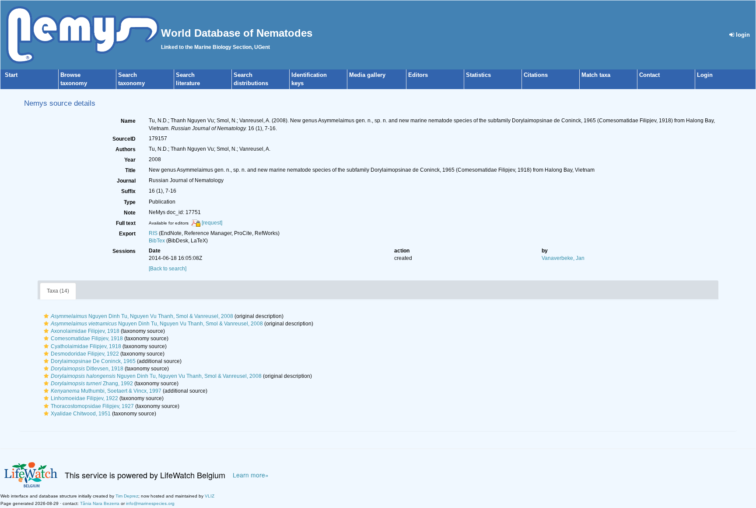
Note (130, 213)
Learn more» (251, 475)
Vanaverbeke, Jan (563, 258)
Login (705, 75)
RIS (153, 233)
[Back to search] (167, 269)
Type (130, 202)
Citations (536, 75)
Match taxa (595, 75)
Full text (126, 223)
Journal (126, 181)
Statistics (478, 75)
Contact (649, 75)
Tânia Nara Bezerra (99, 503)
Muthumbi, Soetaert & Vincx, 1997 (106, 391)
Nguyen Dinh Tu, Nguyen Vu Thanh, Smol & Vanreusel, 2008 (142, 316)
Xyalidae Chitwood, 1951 (81, 414)
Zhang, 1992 (92, 383)
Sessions (124, 251)
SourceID (124, 139)
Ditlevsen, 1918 (87, 369)
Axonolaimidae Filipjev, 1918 (85, 331)
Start (11, 75)
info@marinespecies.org (150, 503)
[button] (46, 316)
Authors (126, 149)
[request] (212, 223)
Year (130, 160)
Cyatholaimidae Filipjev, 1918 (86, 346)
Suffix (128, 191)
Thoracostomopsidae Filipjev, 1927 (92, 406)
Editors (418, 75)
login (742, 34)
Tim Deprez (127, 496)
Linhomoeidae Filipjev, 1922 (84, 398)
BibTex (157, 241)
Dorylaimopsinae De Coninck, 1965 (93, 361)
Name (128, 121)
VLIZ (209, 496)
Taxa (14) (58, 291)
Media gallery (367, 75)
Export (127, 234)
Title (130, 170)
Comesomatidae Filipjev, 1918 (87, 338)
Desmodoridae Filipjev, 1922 (85, 354)
